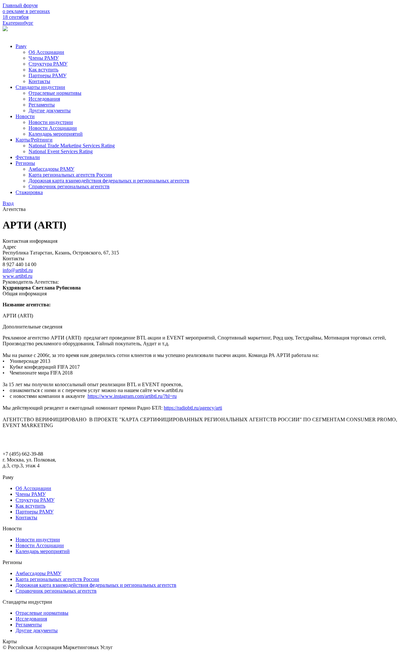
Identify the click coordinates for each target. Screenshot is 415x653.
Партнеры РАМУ (47, 75)
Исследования (44, 99)
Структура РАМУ (48, 64)
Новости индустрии (51, 122)
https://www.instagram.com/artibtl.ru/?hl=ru (132, 396)
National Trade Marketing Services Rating (72, 145)
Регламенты (42, 104)
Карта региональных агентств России (70, 175)
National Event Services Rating (61, 151)
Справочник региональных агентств (69, 186)
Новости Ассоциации (53, 128)
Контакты (39, 81)
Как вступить (43, 69)
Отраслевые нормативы (55, 93)
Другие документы (50, 110)
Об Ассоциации (46, 52)
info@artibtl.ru (18, 270)
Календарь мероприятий (56, 134)
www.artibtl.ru (17, 276)
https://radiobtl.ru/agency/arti (193, 408)
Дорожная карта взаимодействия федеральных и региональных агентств (109, 180)
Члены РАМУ (44, 58)
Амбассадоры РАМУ (51, 169)
